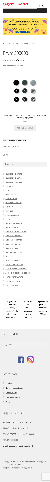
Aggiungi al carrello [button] (25, 128)
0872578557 (11, 434)
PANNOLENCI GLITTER (13, 240)
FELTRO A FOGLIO (11, 227)
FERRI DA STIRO (11, 194)
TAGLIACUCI (9, 186)
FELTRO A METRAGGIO (13, 223)
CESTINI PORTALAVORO (14, 277)
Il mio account (12, 383)
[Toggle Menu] (44, 11)
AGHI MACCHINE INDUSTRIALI (16, 269)
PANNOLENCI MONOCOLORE (15, 232)
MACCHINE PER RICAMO (13, 178)
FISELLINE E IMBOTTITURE (15, 252)
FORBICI (8, 256)
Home (8, 43)
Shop (8, 402)
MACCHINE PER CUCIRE (13, 174)
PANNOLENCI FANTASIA (13, 236)
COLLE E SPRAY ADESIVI (14, 265)
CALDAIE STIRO (11, 199)
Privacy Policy (11, 392)
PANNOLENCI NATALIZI (13, 244)
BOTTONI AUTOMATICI (13, 285)
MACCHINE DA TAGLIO (13, 203)
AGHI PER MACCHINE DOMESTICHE (17, 273)
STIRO (7, 190)
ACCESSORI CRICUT (12, 215)
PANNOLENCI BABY (12, 248)
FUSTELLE (9, 211)
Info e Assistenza (13, 397)
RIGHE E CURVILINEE (12, 281)
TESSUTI (8, 219)
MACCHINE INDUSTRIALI (14, 182)
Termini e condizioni (14, 388)
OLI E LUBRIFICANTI (12, 260)
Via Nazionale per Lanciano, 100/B (17, 422)
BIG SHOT (9, 207)
